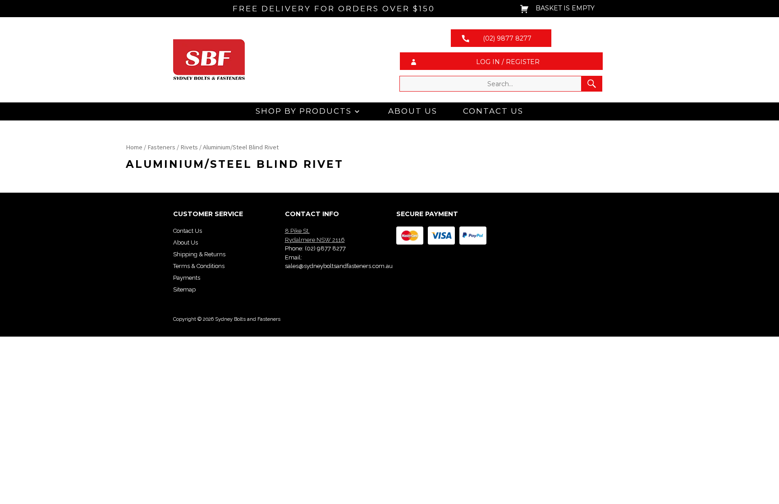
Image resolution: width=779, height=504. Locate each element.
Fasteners (161, 147)
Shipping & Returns (199, 254)
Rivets (189, 147)
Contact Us (493, 111)
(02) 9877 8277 (325, 248)
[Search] (591, 84)
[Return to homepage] (278, 59)
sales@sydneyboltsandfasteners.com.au (339, 266)
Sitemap (184, 289)
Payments (186, 277)
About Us (412, 111)
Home (134, 147)
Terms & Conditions (199, 266)
